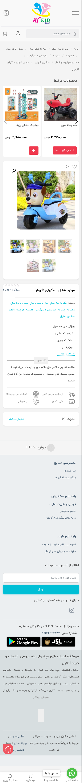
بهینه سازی (20, 743)
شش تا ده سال (14, 49)
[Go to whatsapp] (72, 773)
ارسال (41, 589)
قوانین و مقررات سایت (62, 504)
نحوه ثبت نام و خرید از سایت (59, 545)
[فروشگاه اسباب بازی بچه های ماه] (41, 13)
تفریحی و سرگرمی (37, 55)
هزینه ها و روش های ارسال (60, 551)
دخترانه (70, 55)
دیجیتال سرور (16, 750)
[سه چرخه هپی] (60, 121)
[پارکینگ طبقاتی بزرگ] (22, 121)
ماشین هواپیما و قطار (67, 62)
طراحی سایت (17, 736)
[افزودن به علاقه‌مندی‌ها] (75, 167)
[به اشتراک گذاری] (68, 167)
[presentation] (5, 121)
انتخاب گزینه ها (65, 150)
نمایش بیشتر (16, 419)
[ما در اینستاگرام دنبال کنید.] (72, 611)
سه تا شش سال (37, 49)
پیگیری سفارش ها (65, 478)
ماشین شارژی (42, 62)
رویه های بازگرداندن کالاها (61, 518)
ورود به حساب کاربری (17, 33)
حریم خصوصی (68, 511)
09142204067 (51, 633)
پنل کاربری (70, 471)
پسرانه (56, 55)
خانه (76, 49)
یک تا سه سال (60, 49)
